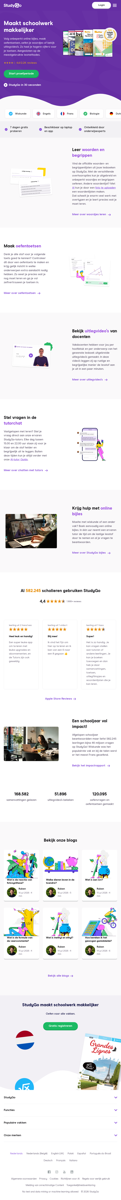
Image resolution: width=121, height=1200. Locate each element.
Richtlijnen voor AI (70, 1179)
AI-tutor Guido (19, 459)
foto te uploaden (105, 188)
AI (73, 188)
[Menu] (114, 5)
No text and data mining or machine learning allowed (50, 1192)
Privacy (43, 1179)
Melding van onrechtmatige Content (45, 1185)
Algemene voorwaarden (24, 1179)
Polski (71, 1153)
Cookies (54, 1179)
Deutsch (48, 1160)
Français (61, 1160)
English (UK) (57, 1153)
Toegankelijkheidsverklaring (80, 1185)
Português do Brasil (100, 1153)
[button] (60, 1097)
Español (81, 1153)
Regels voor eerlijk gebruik (96, 1179)
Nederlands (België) (37, 1153)
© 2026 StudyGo (90, 1192)
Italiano (73, 1160)
